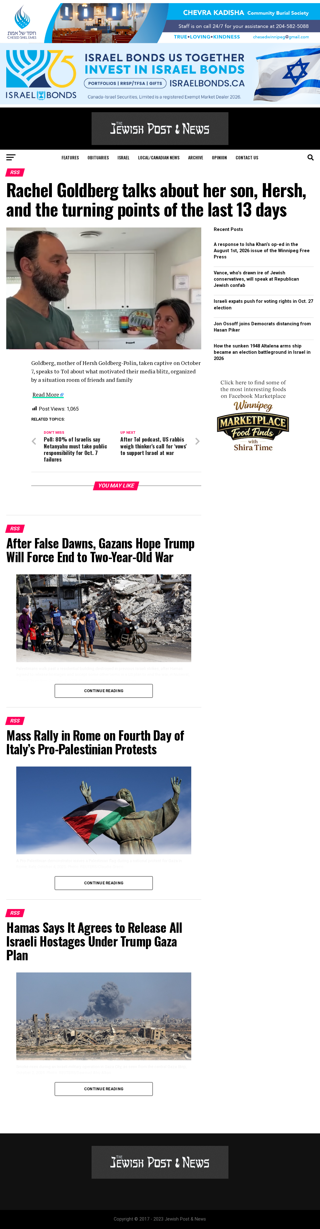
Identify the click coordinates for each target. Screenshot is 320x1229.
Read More (45, 394)
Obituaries (98, 157)
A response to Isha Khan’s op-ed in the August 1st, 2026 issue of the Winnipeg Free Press (262, 251)
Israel (123, 157)
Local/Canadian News (158, 157)
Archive (195, 157)
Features (70, 157)
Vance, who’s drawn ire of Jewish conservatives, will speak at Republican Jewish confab (256, 279)
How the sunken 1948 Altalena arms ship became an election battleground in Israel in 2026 (262, 352)
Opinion (219, 157)
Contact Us (247, 157)
